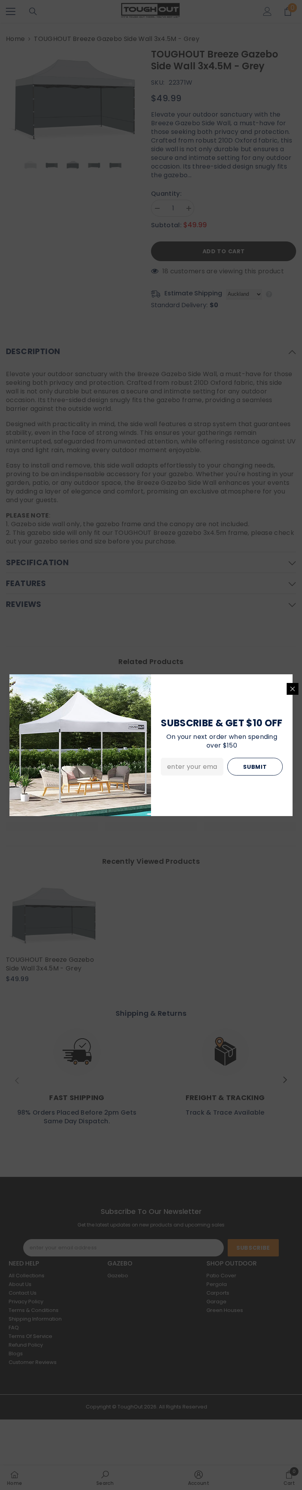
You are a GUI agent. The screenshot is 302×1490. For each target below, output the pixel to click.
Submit (255, 767)
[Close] (292, 689)
